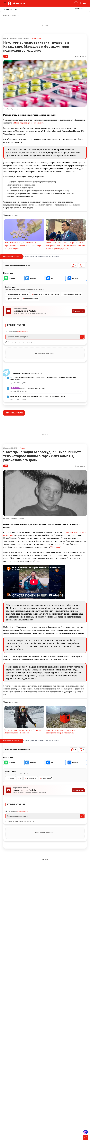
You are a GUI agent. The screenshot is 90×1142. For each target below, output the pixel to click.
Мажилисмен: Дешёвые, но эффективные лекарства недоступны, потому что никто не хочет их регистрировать (65, 245)
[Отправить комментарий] (82, 337)
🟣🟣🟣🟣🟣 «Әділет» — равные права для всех (27, 388)
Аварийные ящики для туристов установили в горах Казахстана (60, 747)
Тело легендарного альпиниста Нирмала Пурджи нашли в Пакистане (22, 747)
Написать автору (80, 56)
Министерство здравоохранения (46, 294)
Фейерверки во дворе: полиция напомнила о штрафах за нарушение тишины (38, 396)
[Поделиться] (85, 1137)
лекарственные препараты (18, 294)
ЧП (20, 794)
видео (23, 464)
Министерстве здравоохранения (28, 123)
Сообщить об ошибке (11, 256)
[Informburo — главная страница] (17, 3)
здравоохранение (31, 299)
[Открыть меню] (5, 3)
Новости (15, 15)
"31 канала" (55, 563)
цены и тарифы (13, 299)
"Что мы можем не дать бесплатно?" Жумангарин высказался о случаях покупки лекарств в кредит (24, 245)
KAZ (84, 3)
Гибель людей (46, 794)
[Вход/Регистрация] (80, 3)
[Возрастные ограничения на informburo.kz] (76, 3)
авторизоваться (22, 332)
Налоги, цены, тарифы (72, 294)
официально (37, 38)
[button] (80, 9)
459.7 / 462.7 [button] (12, 9)
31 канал (11, 794)
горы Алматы (31, 794)
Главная (6, 15)
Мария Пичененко (24, 38)
